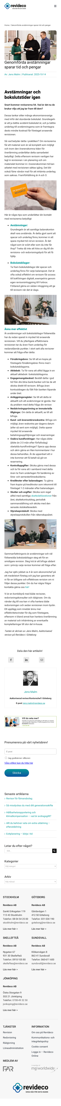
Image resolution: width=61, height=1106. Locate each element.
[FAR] (8, 1067)
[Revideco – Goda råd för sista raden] (15, 4)
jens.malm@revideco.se (34, 703)
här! (27, 587)
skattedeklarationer (41, 496)
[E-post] (41, 659)
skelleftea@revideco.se (15, 963)
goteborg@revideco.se (43, 922)
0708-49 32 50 (20, 1000)
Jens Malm (14, 74)
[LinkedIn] (26, 659)
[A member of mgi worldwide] (45, 1066)
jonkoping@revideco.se (15, 1004)
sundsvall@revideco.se (44, 963)
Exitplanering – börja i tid (19, 834)
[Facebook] (11, 659)
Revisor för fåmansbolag (19, 798)
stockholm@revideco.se (15, 922)
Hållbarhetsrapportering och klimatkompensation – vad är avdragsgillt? (28, 814)
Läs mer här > (10, 929)
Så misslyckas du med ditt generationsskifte (29, 805)
